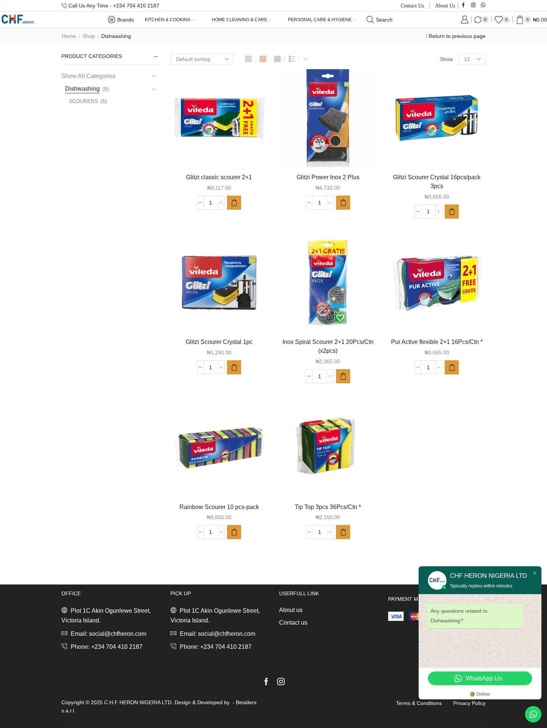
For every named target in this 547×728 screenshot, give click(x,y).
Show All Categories (88, 76)
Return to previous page (457, 36)
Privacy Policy (469, 703)
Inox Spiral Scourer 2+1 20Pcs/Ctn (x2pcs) (328, 346)
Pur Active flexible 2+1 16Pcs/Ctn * (437, 342)
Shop (89, 36)
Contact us (412, 6)
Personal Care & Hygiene (320, 19)
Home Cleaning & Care (239, 19)
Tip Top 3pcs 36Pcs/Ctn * (328, 507)
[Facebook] (463, 5)
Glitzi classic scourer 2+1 (219, 177)
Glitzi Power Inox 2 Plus (328, 177)
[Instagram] (473, 5)
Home (69, 36)
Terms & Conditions (419, 703)
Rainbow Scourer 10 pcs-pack (219, 507)
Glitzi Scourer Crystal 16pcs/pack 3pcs (436, 181)
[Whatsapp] (483, 5)
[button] (234, 203)
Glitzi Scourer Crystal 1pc (219, 342)
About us (445, 6)
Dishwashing (82, 89)
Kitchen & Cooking (168, 19)
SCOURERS (83, 101)
